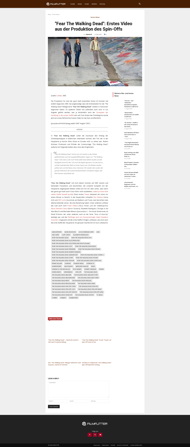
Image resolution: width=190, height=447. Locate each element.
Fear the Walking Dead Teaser (87, 258)
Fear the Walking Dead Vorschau (89, 260)
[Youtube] (100, 435)
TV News (100, 295)
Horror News (79, 263)
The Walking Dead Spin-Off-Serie (91, 292)
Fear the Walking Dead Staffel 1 (92, 255)
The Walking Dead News (60, 280)
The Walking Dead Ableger (61, 275)
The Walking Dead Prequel (82, 280)
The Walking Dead (90, 272)
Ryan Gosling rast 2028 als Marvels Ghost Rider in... (131, 154)
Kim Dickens (98, 197)
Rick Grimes (77, 269)
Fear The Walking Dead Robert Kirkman (66, 252)
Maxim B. (89, 34)
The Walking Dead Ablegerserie (63, 278)
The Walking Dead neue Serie (88, 278)
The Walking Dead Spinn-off (62, 295)
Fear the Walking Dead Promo (89, 249)
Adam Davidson (70, 232)
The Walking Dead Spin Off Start (64, 286)
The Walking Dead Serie (86, 283)
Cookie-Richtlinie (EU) (136, 445)
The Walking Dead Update (84, 295)
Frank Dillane (72, 206)
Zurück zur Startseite (122, 445)
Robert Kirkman (90, 269)
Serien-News (55, 14)
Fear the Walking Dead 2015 (82, 238)
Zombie (54, 298)
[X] (95, 435)
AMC (98, 232)
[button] (139, 4)
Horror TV (90, 263)
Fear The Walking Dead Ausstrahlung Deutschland (71, 243)
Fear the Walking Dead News (85, 246)
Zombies (63, 298)
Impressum (97, 445)
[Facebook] (90, 435)
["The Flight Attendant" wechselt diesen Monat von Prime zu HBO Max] (118, 145)
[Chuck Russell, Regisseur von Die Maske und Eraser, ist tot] (118, 184)
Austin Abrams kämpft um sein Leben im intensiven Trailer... (131, 174)
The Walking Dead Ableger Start (86, 275)
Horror (68, 263)
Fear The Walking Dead (60, 238)
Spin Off (78, 272)
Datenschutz (105, 445)
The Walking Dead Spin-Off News (90, 289)
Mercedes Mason (82, 266)
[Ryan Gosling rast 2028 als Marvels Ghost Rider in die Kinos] (118, 155)
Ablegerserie (57, 232)
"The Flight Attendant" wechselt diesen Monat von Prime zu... (131, 144)
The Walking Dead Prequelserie (63, 283)
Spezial (102, 4)
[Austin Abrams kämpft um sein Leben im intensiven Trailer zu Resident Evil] (118, 174)
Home (72, 4)
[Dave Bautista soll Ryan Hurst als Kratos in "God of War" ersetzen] (118, 135)
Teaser (86, 194)
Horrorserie (56, 266)
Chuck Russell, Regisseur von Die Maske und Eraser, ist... (131, 184)
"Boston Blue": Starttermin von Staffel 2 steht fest (131, 114)
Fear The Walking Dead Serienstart (65, 255)
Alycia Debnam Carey (86, 232)
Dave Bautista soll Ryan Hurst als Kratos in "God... (131, 134)
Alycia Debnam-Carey (59, 208)
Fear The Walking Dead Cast (62, 246)
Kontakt (113, 445)
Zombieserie (73, 298)
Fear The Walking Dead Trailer (63, 260)
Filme (87, 4)
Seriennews (68, 272)
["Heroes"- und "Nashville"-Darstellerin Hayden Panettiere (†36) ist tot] (118, 103)
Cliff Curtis (62, 200)
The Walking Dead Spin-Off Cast (63, 289)
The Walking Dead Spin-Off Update (64, 292)
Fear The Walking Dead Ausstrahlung (66, 240)
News (80, 4)
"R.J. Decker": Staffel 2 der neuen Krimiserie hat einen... (131, 124)
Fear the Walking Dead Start (62, 258)
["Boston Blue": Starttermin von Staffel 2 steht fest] (118, 115)
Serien (94, 4)
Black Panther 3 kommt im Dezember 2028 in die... (131, 164)
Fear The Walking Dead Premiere (63, 249)
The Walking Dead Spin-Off (88, 286)
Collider (59, 96)
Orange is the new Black (61, 269)
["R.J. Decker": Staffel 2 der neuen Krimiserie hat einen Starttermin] (118, 125)
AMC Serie (55, 235)
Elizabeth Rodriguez (80, 235)
